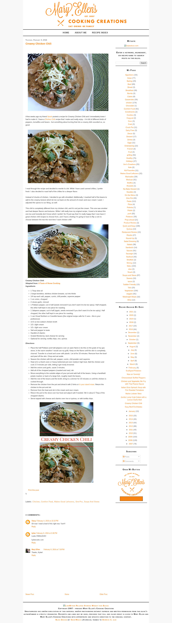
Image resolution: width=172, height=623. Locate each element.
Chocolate (130, 106)
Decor (130, 133)
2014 (131, 419)
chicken (36, 502)
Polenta (130, 207)
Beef (129, 84)
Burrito (130, 93)
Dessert (129, 136)
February (132, 368)
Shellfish (130, 260)
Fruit (130, 152)
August (133, 347)
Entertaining (129, 146)
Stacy (34, 521)
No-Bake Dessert (130, 189)
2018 (131, 322)
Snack (130, 272)
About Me (81, 33)
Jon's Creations (129, 164)
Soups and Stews (92, 502)
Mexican (129, 180)
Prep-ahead (129, 220)
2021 (131, 312)
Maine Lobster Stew (133, 394)
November (132, 336)
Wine (129, 300)
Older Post (103, 594)
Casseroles (129, 99)
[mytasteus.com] (131, 46)
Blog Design (61, 620)
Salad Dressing (130, 241)
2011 (131, 430)
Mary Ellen (36, 549)
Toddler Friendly (129, 284)
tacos (130, 281)
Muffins (130, 183)
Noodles (130, 192)
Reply (34, 527)
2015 (131, 416)
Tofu (129, 288)
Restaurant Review (129, 232)
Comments (129, 461)
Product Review (130, 223)
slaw (130, 269)
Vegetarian (129, 291)
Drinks (129, 140)
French (130, 149)
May (133, 357)
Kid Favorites (129, 170)
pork (129, 214)
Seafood (129, 257)
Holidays (129, 161)
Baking (129, 81)
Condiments (130, 112)
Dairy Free (130, 130)
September (132, 343)
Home (66, 33)
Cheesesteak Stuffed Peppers (133, 378)
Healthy (129, 158)
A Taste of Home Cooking (49, 283)
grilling (129, 155)
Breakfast (129, 90)
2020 (131, 315)
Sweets (129, 278)
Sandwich (129, 247)
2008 (130, 440)
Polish (130, 210)
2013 (131, 423)
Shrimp (129, 263)
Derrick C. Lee (109, 620)
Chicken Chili (50, 119)
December (132, 332)
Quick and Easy (129, 226)
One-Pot (79, 502)
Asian (129, 78)
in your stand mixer (86, 384)
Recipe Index (100, 33)
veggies (129, 294)
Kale (130, 167)
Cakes (129, 96)
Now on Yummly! (133, 374)
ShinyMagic (76, 620)
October (132, 339)
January (132, 411)
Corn (130, 121)
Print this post (33, 490)
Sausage (129, 254)
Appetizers (129, 75)
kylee (34, 533)
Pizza (130, 204)
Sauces (129, 251)
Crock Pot (129, 127)
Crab (130, 124)
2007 (131, 444)
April (133, 361)
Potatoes (129, 217)
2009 (130, 437)
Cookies (130, 115)
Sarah (49, 116)
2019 (131, 319)
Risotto (129, 235)
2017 (131, 326)
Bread (130, 87)
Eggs (130, 143)
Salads (129, 244)
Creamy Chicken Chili (38, 43)
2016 (131, 329)
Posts (126, 457)
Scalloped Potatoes (133, 371)
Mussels (130, 186)
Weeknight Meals (129, 297)
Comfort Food (47, 502)
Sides (129, 266)
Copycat (130, 118)
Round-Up (130, 238)
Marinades (129, 177)
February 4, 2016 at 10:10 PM (47, 521)
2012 (131, 426)
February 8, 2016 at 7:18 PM (54, 549)
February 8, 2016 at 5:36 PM (46, 533)
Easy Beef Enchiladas (133, 407)
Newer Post (30, 594)
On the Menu (130, 195)
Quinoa (129, 229)
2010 (131, 433)
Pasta (129, 201)
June (132, 354)
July (132, 350)
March (132, 364)
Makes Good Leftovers (64, 502)
